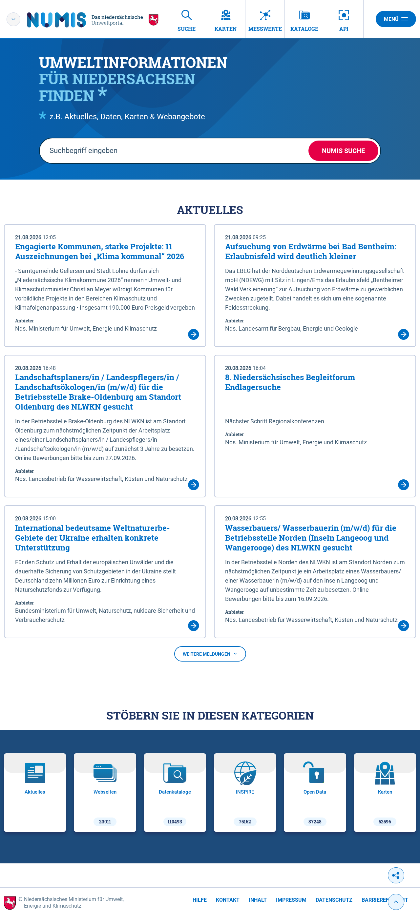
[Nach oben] (396, 902)
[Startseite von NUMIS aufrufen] (93, 20)
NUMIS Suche (343, 151)
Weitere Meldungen (206, 654)
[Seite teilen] (396, 875)
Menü (391, 19)
